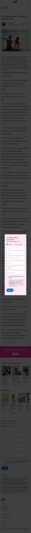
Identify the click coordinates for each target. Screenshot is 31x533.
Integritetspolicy (12, 283)
